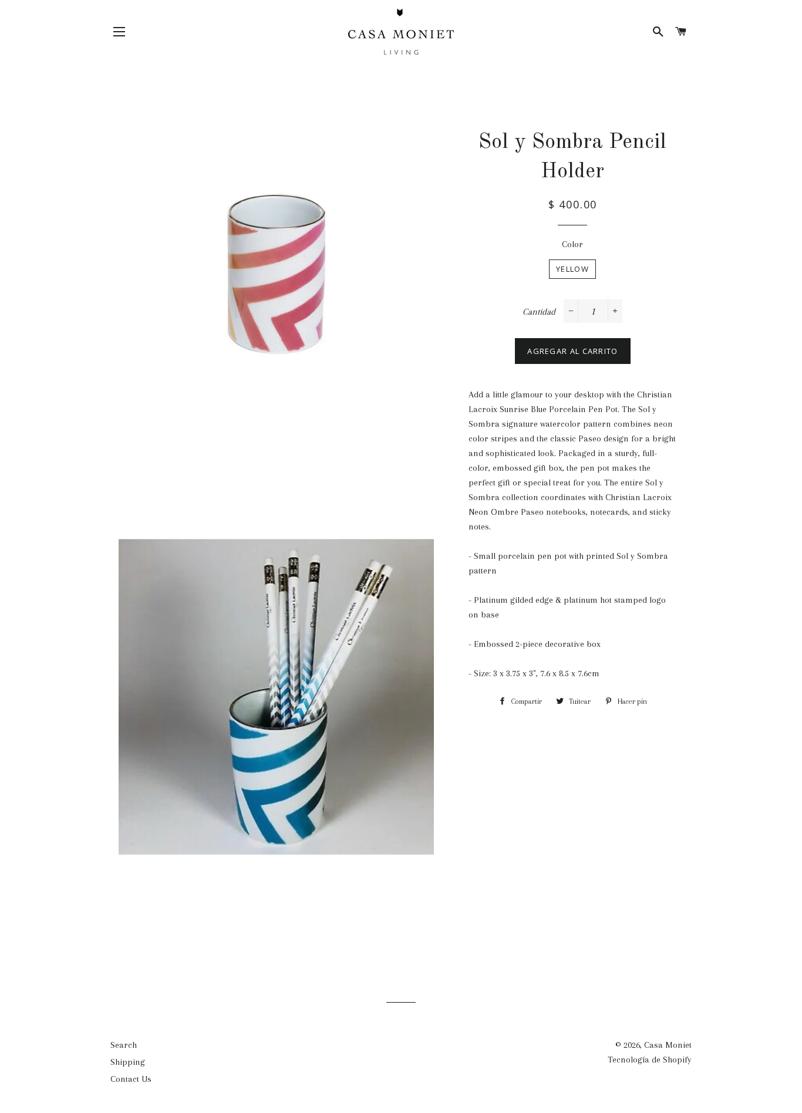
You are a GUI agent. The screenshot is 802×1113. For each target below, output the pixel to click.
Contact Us (130, 1079)
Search (123, 1045)
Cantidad (539, 311)
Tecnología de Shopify (650, 1059)
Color (572, 244)
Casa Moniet (668, 1045)
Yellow (572, 269)
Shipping (127, 1062)
